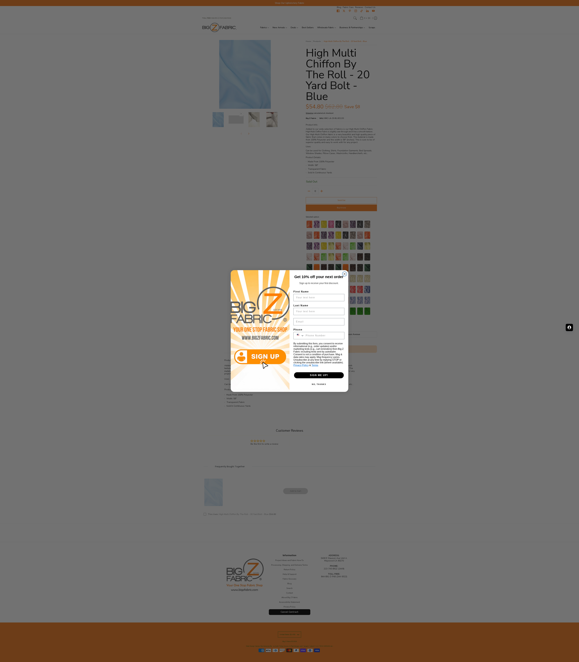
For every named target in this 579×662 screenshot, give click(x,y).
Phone (297, 329)
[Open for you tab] (569, 327)
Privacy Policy (301, 365)
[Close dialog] (344, 274)
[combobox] (299, 335)
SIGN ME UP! (319, 375)
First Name (301, 291)
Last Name (300, 305)
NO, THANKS (319, 384)
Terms (315, 365)
